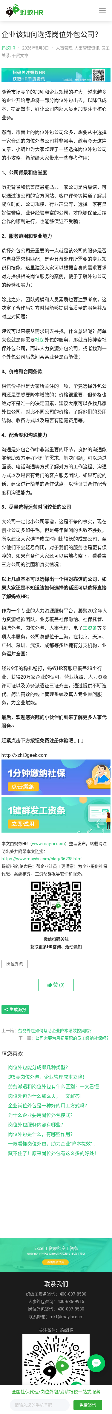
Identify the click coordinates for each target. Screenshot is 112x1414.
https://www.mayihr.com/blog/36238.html (41, 858)
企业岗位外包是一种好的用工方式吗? (47, 1106)
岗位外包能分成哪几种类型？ (39, 1067)
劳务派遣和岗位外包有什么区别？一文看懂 (53, 1086)
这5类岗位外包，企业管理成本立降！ (47, 1077)
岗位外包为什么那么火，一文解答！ (46, 1096)
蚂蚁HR (8, 48)
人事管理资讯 (86, 48)
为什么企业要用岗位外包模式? (40, 1115)
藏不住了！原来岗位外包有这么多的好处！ (53, 1153)
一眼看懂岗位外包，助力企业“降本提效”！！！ (54, 1144)
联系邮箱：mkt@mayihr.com (56, 1316)
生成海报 (17, 1009)
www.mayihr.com (48, 843)
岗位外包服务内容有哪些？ (36, 1125)
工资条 (90, 628)
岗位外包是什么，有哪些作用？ (41, 1134)
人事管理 (64, 48)
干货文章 (20, 55)
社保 (40, 340)
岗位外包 (14, 963)
